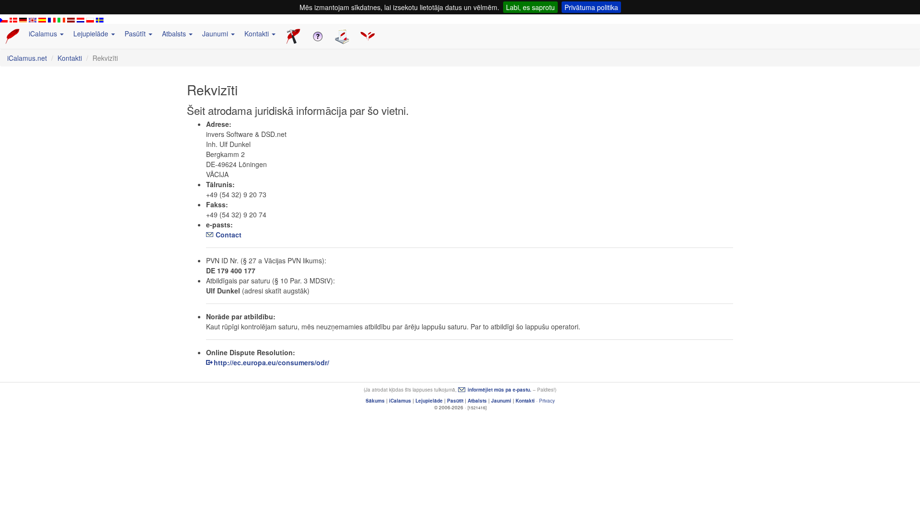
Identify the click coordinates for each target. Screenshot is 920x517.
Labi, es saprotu (530, 7)
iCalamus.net (27, 58)
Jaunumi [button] (216, 33)
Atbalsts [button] (175, 33)
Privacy (547, 400)
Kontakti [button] (257, 33)
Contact (229, 234)
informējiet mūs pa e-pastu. (499, 389)
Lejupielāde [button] (91, 33)
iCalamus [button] (44, 33)
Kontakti (70, 58)
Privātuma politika (591, 7)
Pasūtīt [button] (136, 33)
